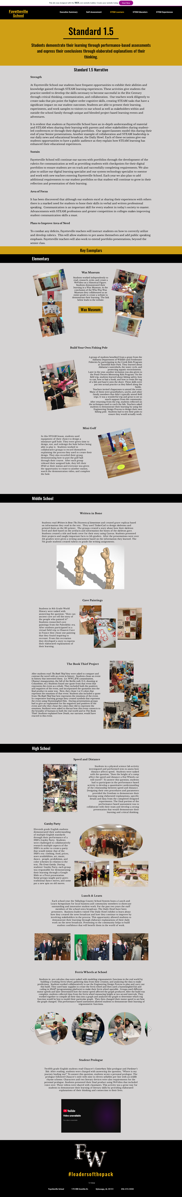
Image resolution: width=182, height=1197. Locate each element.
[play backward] (32, 1029)
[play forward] (149, 1029)
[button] (90, 567)
